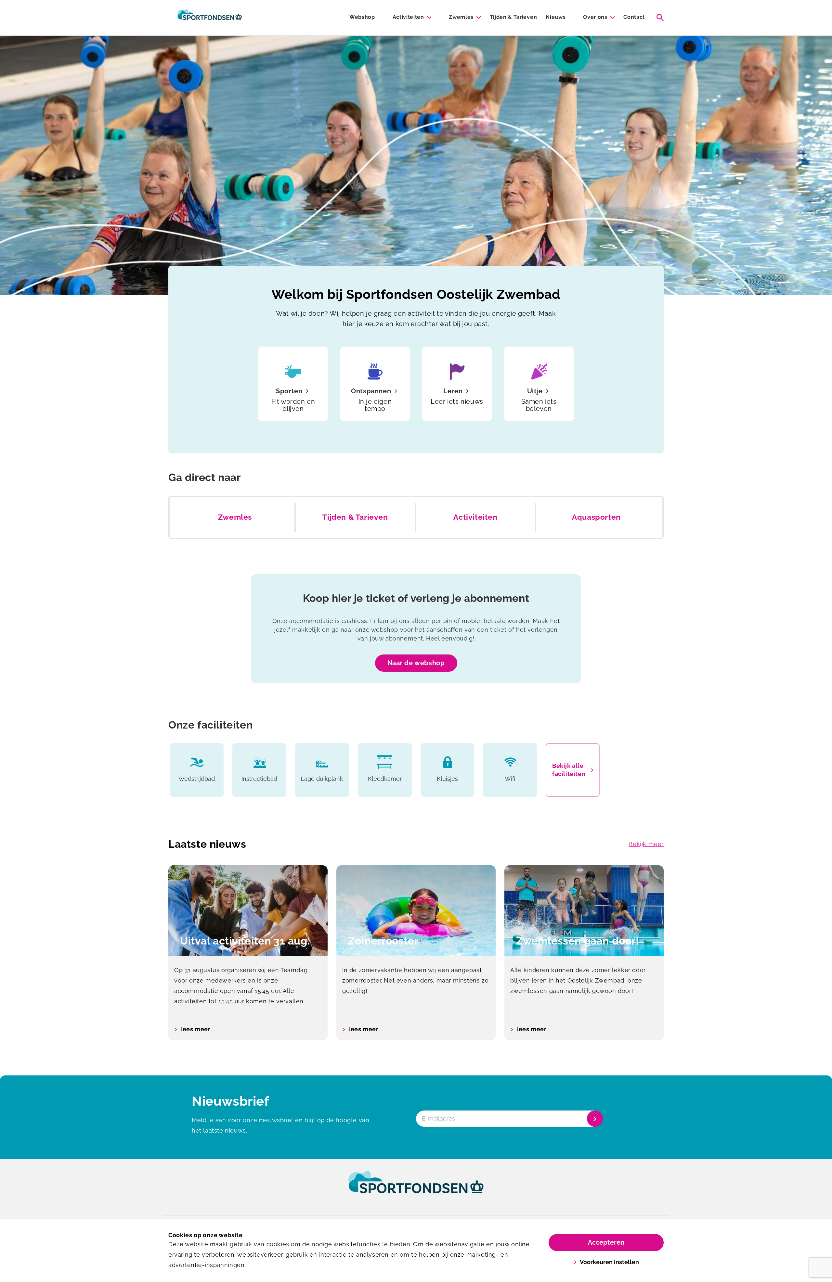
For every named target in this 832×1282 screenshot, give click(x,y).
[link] (416, 1188)
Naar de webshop (416, 663)
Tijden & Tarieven (513, 17)
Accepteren (606, 1242)
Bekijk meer (646, 844)
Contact (634, 17)
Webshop (362, 17)
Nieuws (556, 17)
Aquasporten (596, 517)
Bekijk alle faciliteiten (568, 769)
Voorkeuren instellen (609, 1262)
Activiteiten (408, 17)
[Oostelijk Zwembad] (209, 17)
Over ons (595, 17)
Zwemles (461, 17)
